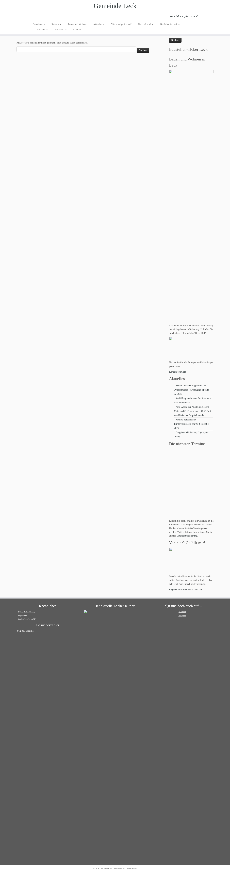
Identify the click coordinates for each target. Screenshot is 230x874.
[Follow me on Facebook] (44, 16)
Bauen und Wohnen (77, 24)
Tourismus (40, 29)
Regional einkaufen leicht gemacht (185, 589)
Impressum (22, 615)
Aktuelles (98, 24)
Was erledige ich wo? (121, 24)
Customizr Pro (131, 869)
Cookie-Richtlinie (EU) (27, 619)
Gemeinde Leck (115, 6)
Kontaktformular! (177, 372)
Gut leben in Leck (169, 24)
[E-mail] (39, 16)
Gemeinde (38, 24)
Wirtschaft (59, 29)
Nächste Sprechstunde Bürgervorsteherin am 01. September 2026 (191, 423)
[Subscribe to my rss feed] (35, 16)
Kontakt (77, 29)
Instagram (182, 615)
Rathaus (56, 24)
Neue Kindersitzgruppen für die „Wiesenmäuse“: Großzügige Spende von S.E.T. (191, 389)
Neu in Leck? (145, 24)
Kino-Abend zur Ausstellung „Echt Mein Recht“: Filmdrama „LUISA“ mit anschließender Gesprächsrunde (192, 411)
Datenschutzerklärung (187, 536)
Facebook (182, 612)
